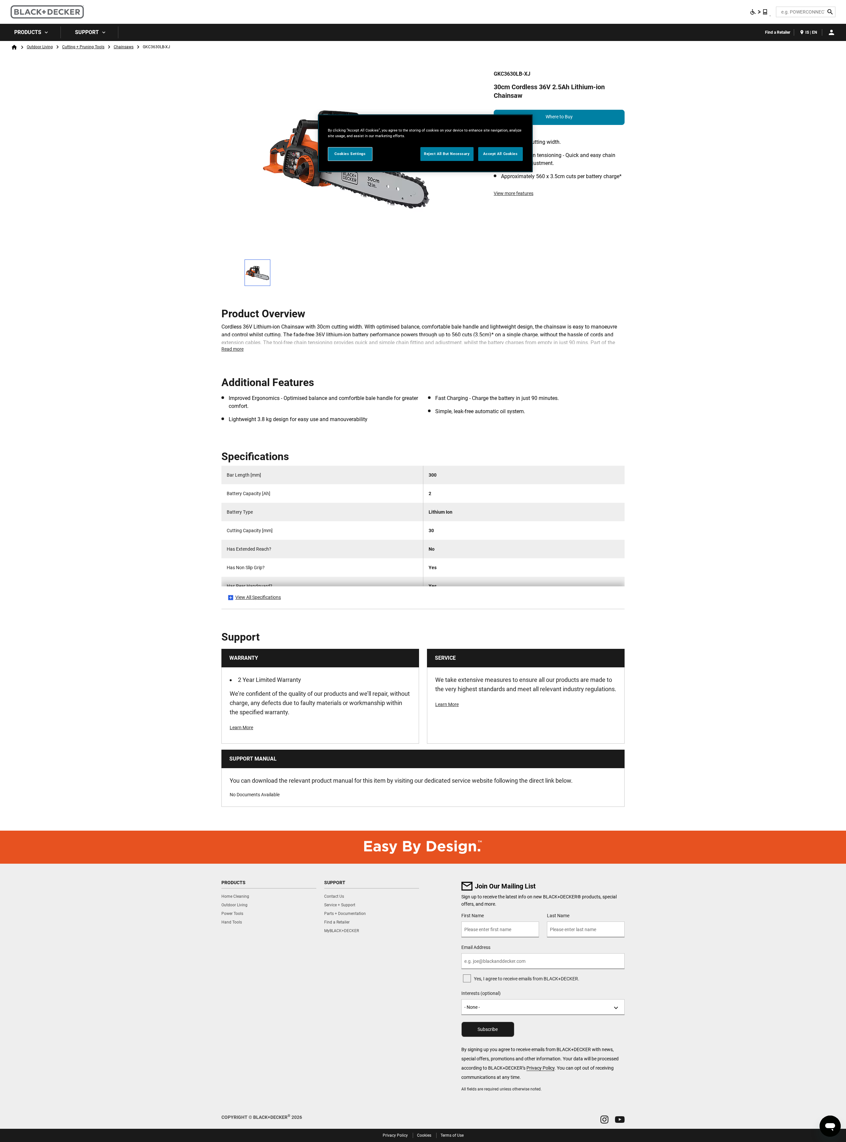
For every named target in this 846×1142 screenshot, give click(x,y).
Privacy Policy (540, 1068)
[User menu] (831, 32)
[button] (604, 1119)
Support (87, 32)
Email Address (475, 947)
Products (27, 32)
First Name (472, 915)
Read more (232, 349)
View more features (513, 193)
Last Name (558, 915)
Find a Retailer (777, 32)
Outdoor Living (40, 47)
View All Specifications (258, 597)
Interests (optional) (481, 993)
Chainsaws (124, 47)
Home (14, 47)
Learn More (241, 727)
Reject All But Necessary (447, 153)
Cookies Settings (349, 153)
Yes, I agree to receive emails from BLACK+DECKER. (526, 978)
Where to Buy (559, 116)
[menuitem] (30, 32)
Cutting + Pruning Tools (83, 47)
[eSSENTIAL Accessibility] (759, 12)
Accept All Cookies (500, 153)
